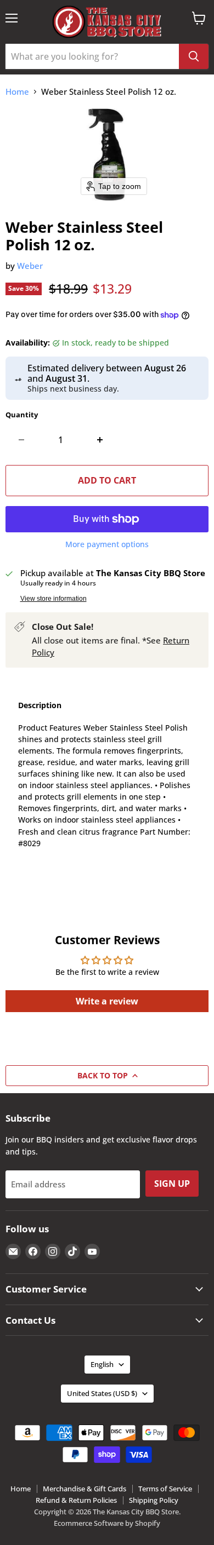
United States (102, 1393)
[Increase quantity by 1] (100, 439)
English (102, 1364)
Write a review (107, 1001)
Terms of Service (165, 1489)
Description (39, 705)
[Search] (194, 56)
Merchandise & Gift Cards (84, 1489)
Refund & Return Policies (76, 1500)
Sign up (172, 1184)
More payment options (107, 544)
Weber (30, 265)
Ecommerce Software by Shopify (107, 1523)
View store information (53, 598)
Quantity (21, 415)
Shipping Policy (153, 1500)
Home (17, 91)
